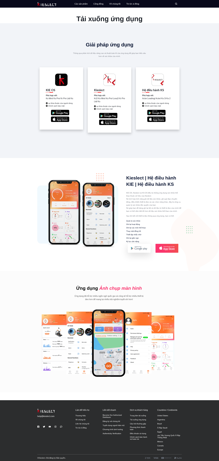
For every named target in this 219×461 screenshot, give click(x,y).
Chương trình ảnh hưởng (113, 429)
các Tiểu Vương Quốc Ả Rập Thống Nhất (168, 436)
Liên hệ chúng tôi (82, 424)
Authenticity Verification (112, 433)
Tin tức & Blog (132, 4)
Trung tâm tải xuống (138, 416)
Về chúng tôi (115, 4)
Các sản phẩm (81, 4)
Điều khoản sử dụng (138, 433)
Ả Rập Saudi (162, 428)
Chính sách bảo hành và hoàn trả (138, 438)
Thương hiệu (80, 416)
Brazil (159, 424)
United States (162, 416)
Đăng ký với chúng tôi (111, 421)
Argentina (161, 420)
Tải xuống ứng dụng (138, 420)
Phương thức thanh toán (137, 428)
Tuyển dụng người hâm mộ (113, 425)
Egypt (159, 432)
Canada (160, 446)
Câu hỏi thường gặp (138, 424)
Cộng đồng (98, 4)
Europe (160, 450)
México (160, 442)
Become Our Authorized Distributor (112, 416)
